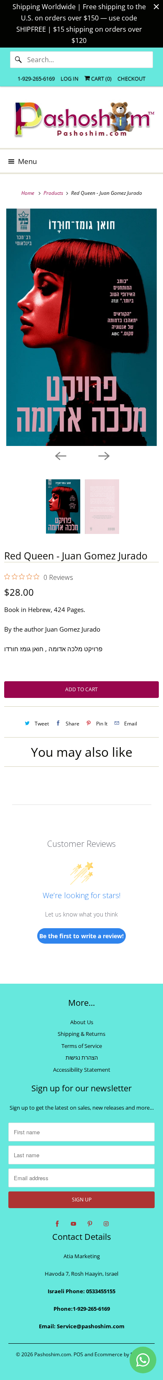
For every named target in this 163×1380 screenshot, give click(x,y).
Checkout (131, 78)
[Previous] (60, 455)
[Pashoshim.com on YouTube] (73, 1224)
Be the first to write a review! (81, 936)
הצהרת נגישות (82, 1057)
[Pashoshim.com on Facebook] (57, 1224)
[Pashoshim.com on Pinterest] (89, 1224)
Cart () (101, 78)
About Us (81, 1022)
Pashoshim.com (52, 1354)
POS (78, 1354)
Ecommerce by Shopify (121, 1354)
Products (53, 192)
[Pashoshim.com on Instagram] (106, 1224)
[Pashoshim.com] (81, 120)
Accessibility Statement (81, 1069)
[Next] (103, 455)
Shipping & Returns (81, 1034)
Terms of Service (81, 1046)
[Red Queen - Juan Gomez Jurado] (81, 327)
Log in (70, 78)
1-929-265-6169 (36, 78)
